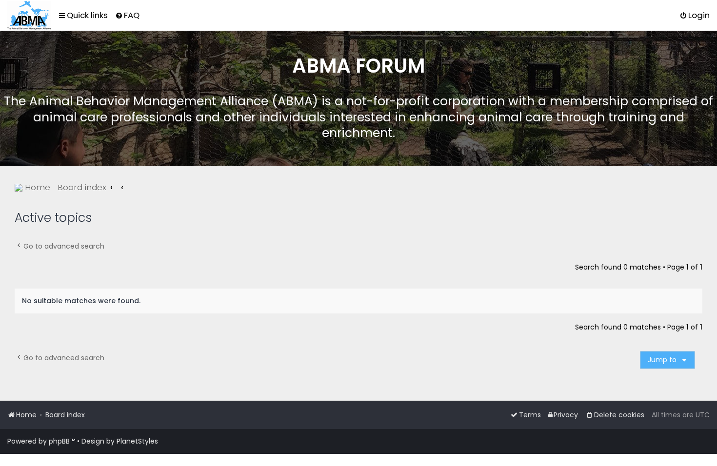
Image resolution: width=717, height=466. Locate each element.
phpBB (59, 441)
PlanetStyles (137, 441)
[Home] (29, 15)
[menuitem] (127, 15)
